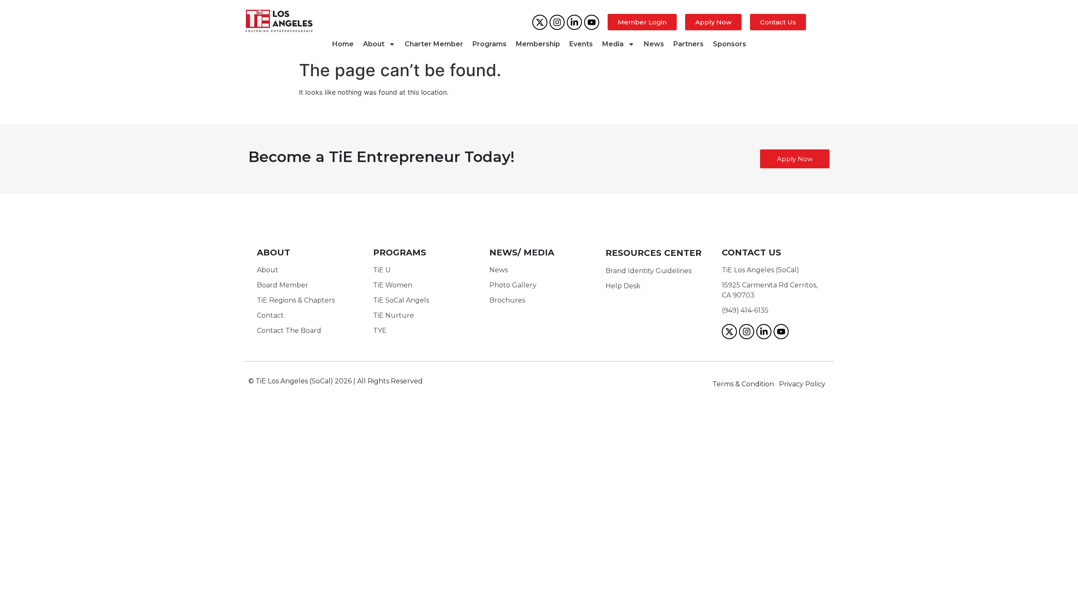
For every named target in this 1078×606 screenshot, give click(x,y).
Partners (688, 44)
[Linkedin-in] (574, 22)
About (373, 44)
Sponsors (729, 44)
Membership (538, 44)
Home (343, 44)
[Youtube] (591, 22)
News (654, 44)
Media (613, 44)
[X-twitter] (539, 22)
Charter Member (434, 44)
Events (581, 44)
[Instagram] (557, 22)
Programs (489, 44)
